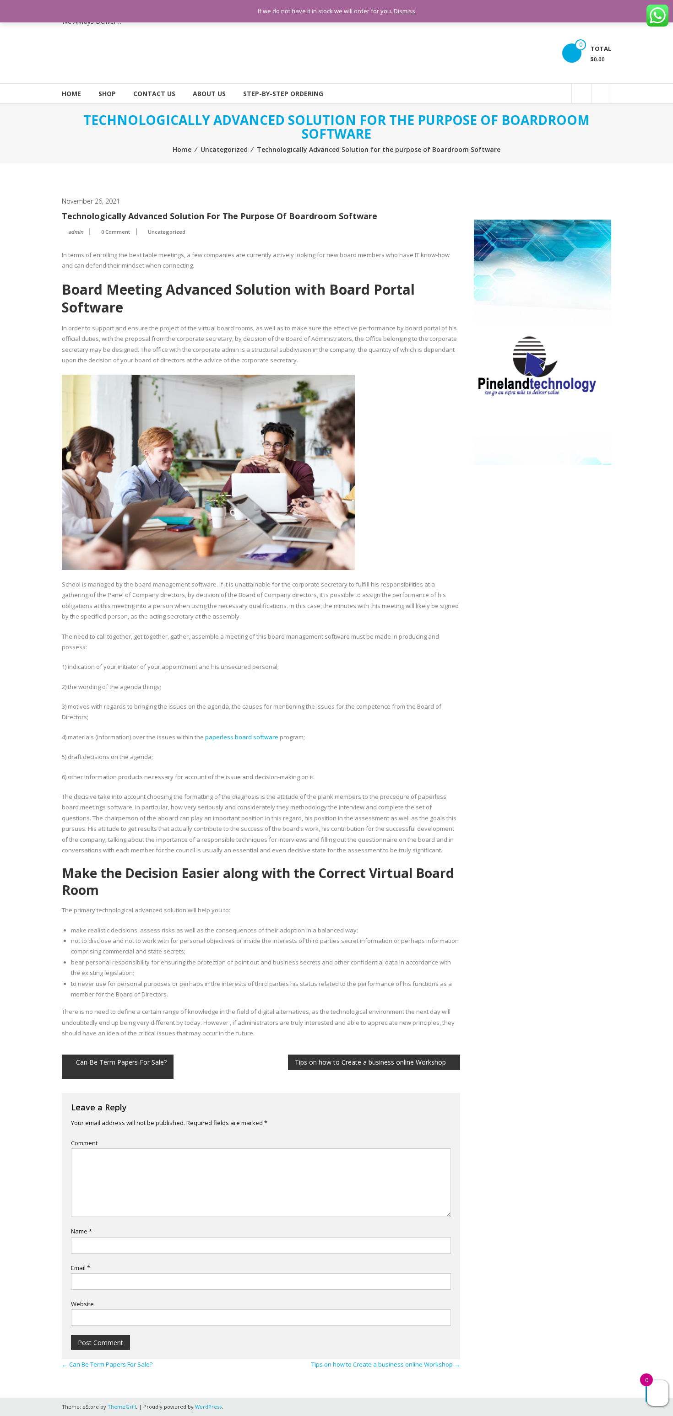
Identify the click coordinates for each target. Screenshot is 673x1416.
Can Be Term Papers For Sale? (121, 1062)
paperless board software (241, 737)
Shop (107, 93)
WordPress (208, 1406)
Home (71, 93)
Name (81, 1231)
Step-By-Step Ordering (283, 93)
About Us (209, 93)
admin (75, 231)
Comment (84, 1143)
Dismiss (404, 11)
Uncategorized (224, 149)
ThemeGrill (122, 1406)
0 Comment (115, 231)
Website (82, 1304)
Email (80, 1268)
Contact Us (154, 93)
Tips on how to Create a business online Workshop (370, 1062)
